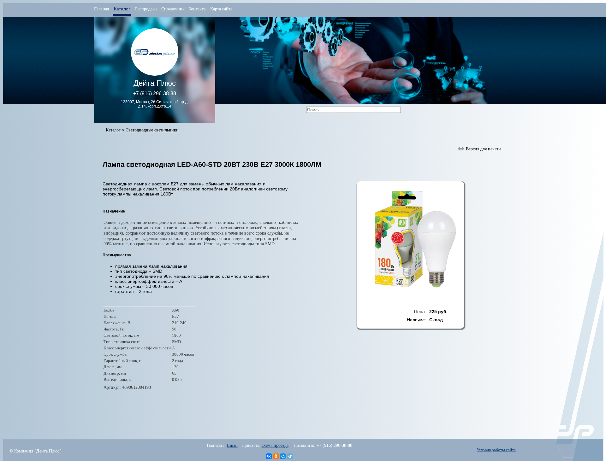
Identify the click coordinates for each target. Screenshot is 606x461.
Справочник (173, 9)
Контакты (197, 9)
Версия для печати (483, 148)
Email (232, 445)
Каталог (113, 129)
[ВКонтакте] (269, 456)
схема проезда (275, 445)
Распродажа (146, 9)
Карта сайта (221, 9)
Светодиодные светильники (152, 129)
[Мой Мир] (283, 456)
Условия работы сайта (496, 449)
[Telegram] (290, 456)
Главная (101, 9)
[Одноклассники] (276, 456)
